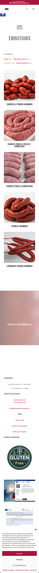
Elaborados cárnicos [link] (21, 59)
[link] (3, 13)
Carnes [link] (6, 59)
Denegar (19, 559)
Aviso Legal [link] (19, 420)
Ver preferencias (19, 565)
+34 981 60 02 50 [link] (19, 400)
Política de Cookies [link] (19, 432)
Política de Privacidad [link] (19, 426)
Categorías (8, 54)
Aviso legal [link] (33, 570)
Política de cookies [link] (8, 570)
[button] (36, 529)
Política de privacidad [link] (22, 570)
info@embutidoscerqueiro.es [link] (19, 408)
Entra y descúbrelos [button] (20, 324)
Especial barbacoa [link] (22, 63)
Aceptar (19, 553)
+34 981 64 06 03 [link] (19, 403)
